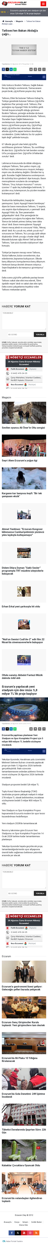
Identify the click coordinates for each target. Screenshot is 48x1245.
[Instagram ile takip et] (30, 1232)
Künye (17, 1222)
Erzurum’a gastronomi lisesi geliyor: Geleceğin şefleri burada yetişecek (25, 12)
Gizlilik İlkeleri (36, 1222)
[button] (35, 69)
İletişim (25, 1222)
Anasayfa (9, 21)
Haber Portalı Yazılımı (14, 1241)
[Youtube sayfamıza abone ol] (24, 1232)
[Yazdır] (31, 69)
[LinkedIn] (11, 69)
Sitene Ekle (23, 1225)
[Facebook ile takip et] (12, 1232)
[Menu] (43, 4)
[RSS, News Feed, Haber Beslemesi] (36, 1232)
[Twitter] (7, 69)
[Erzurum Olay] (14, 3)
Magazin (19, 21)
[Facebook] (3, 69)
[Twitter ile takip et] (18, 1232)
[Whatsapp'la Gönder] (14, 69)
